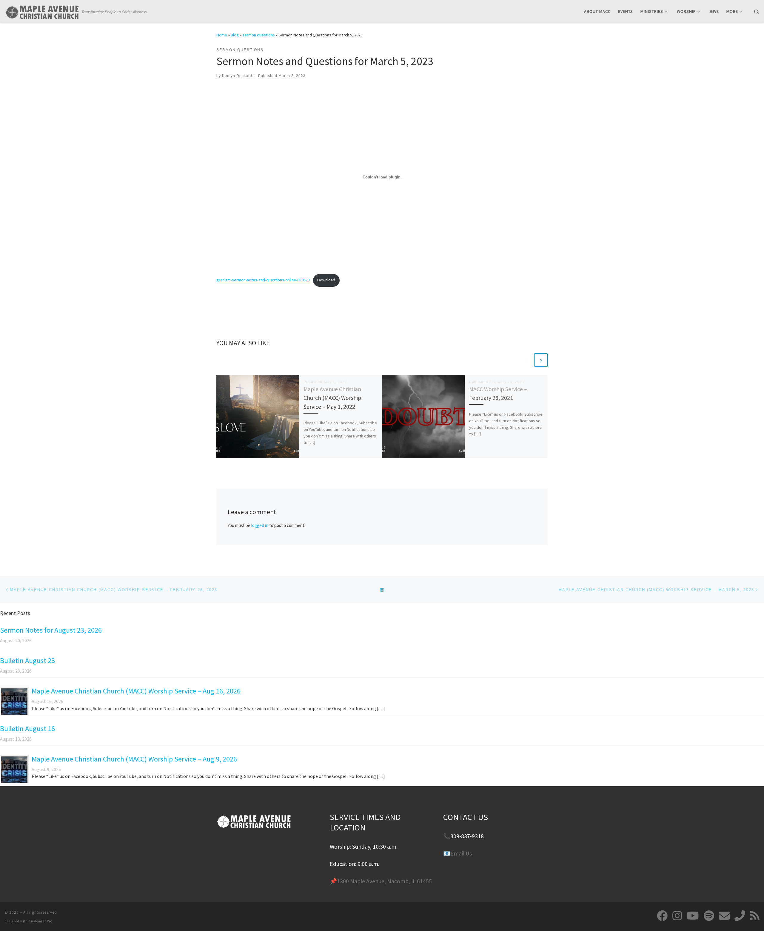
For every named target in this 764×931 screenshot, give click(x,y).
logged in (259, 525)
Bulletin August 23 (27, 660)
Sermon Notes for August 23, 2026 (51, 630)
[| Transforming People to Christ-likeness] (41, 11)
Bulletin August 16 (27, 728)
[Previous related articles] (526, 360)
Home (221, 35)
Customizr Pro (40, 921)
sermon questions (258, 35)
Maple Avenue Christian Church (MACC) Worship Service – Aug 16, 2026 (136, 691)
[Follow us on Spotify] (709, 915)
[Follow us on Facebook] (662, 915)
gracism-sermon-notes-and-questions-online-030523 (263, 280)
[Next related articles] (541, 360)
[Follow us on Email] (724, 915)
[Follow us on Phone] (739, 915)
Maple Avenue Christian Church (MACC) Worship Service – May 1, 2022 (332, 398)
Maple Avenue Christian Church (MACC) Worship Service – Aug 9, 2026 (134, 759)
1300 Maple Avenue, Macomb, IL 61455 (384, 881)
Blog (235, 35)
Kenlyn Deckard (237, 76)
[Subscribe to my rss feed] (755, 915)
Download (326, 280)
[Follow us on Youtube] (693, 915)
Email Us (461, 853)
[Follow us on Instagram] (677, 915)
